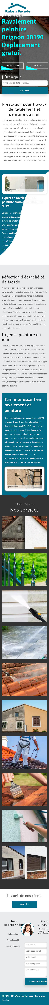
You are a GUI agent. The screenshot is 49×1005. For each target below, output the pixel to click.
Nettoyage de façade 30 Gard (21, 615)
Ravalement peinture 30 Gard (21, 542)
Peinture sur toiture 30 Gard (20, 762)
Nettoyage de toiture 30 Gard (21, 689)
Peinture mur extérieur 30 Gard (22, 835)
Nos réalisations (12, 65)
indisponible (15, 940)
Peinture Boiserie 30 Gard (22, 800)
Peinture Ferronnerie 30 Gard (21, 579)
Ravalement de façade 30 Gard (22, 725)
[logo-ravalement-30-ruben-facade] (15, 7)
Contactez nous (37, 65)
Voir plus (24, 904)
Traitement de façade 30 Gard (21, 872)
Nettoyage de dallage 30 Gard (21, 652)
